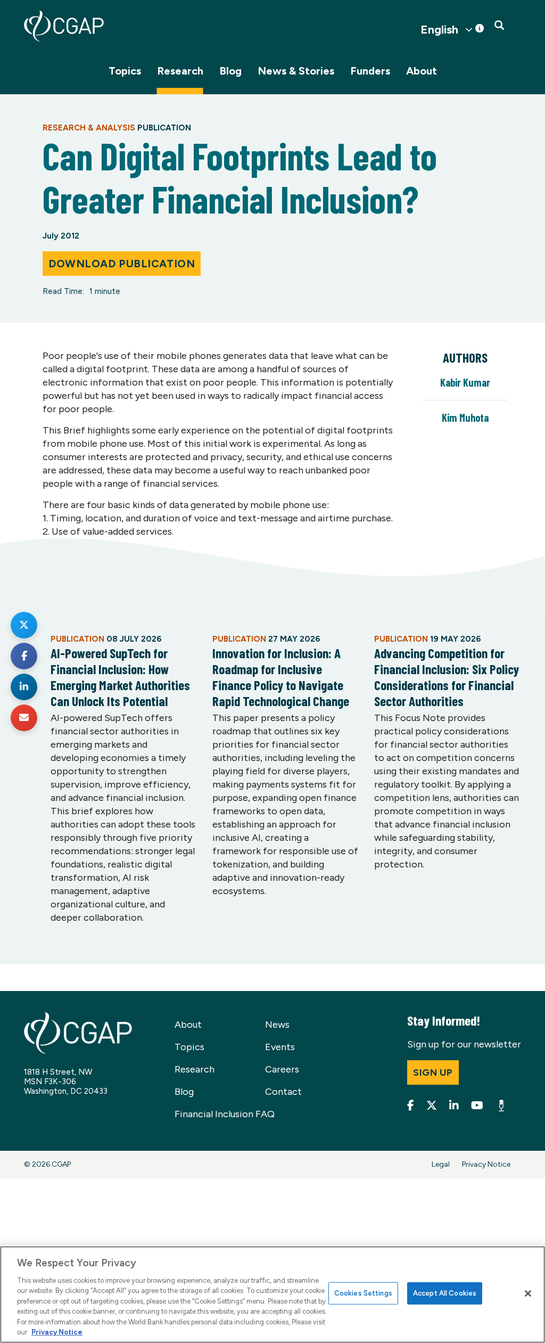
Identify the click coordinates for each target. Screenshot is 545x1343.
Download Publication (121, 263)
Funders (370, 70)
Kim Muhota (465, 417)
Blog (230, 70)
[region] (272, 1294)
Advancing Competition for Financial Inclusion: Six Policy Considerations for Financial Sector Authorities (446, 677)
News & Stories (296, 70)
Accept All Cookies (444, 1293)
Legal (441, 1164)
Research (180, 70)
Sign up (433, 1072)
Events (280, 1047)
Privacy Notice (486, 1164)
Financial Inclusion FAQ (225, 1114)
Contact (283, 1092)
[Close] (528, 1293)
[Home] (64, 26)
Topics (125, 70)
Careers (282, 1069)
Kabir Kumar (465, 382)
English (439, 30)
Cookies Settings (363, 1293)
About (421, 70)
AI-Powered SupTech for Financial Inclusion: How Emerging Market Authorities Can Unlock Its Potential (120, 677)
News (277, 1024)
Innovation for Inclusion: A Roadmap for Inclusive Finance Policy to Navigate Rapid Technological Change (280, 677)
